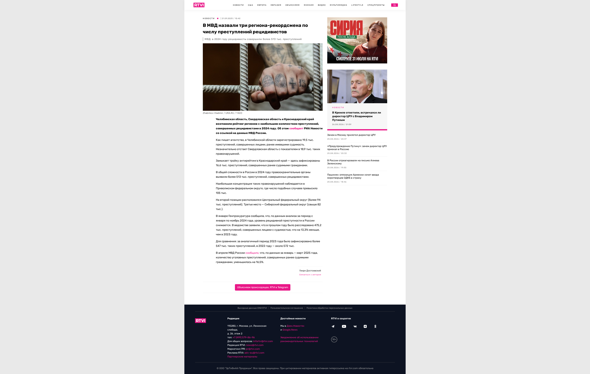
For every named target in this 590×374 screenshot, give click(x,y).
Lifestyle (357, 5)
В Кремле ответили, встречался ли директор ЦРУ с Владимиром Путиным (356, 116)
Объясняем (292, 5)
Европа (262, 5)
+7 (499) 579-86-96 (244, 337)
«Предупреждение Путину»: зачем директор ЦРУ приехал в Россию (357, 148)
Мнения (309, 5)
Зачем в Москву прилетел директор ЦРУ (351, 134)
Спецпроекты (376, 5)
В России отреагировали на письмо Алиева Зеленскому (353, 162)
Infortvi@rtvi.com (263, 341)
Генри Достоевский (310, 270)
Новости (238, 5)
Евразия (276, 5)
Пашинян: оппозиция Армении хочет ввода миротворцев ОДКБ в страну (353, 176)
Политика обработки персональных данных (329, 308)
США (250, 5)
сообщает (296, 128)
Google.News (290, 329)
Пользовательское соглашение (286, 308)
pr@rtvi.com (253, 348)
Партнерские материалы (242, 356)
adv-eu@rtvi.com (254, 352)
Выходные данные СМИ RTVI (252, 308)
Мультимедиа (338, 5)
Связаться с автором (310, 275)
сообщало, (252, 253)
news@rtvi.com (255, 345)
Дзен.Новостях (295, 325)
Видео (322, 5)
